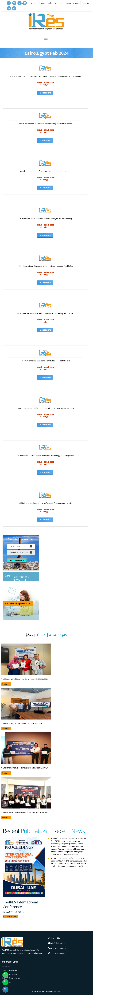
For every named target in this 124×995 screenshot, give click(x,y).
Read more (6, 684)
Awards (76, 3)
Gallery (23, 3)
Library (68, 3)
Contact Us (6, 982)
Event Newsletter (9, 970)
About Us (5, 966)
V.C (56, 3)
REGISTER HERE (45, 93)
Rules (50, 3)
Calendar (42, 3)
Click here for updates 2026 (17, 603)
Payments (32, 3)
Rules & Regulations (10, 978)
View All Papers (10, 917)
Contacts (85, 3)
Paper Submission (9, 974)
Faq (61, 3)
